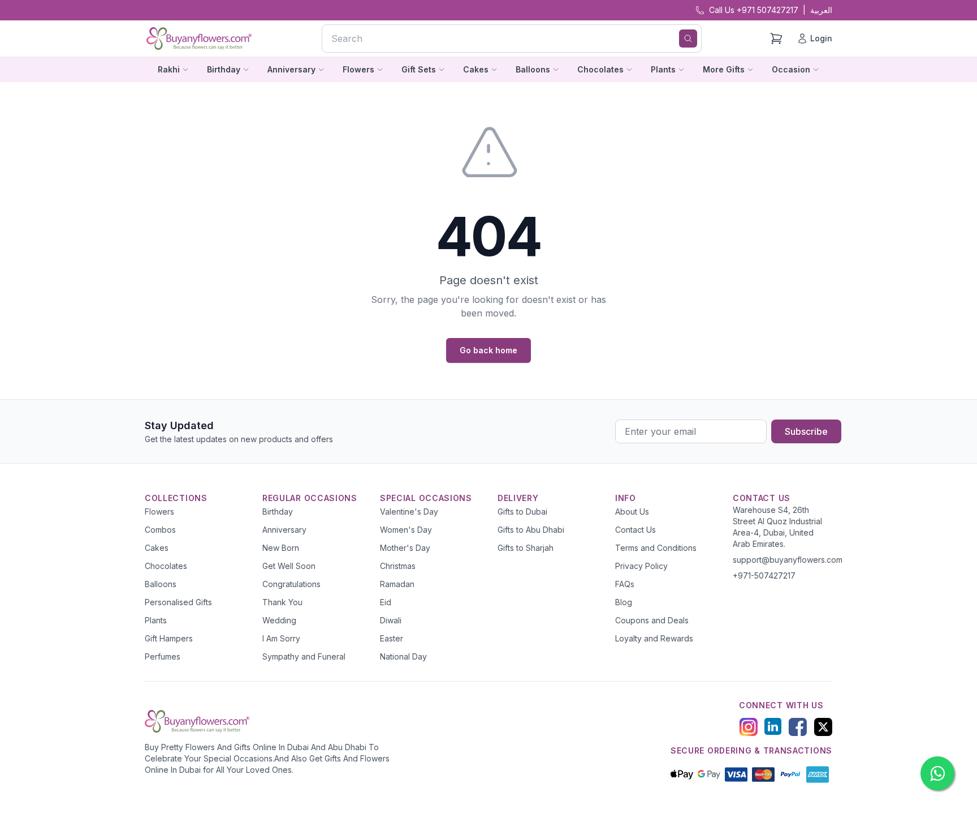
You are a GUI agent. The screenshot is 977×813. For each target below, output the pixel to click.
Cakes (156, 548)
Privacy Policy (641, 566)
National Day (403, 656)
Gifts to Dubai (522, 511)
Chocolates (166, 566)
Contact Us (635, 529)
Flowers (159, 511)
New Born (280, 548)
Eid (385, 602)
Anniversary (284, 529)
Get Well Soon (288, 566)
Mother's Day (405, 548)
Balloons (160, 584)
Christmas (398, 566)
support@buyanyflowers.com (787, 559)
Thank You (282, 602)
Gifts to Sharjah (526, 548)
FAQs (624, 584)
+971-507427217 (764, 575)
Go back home (488, 350)
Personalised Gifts (178, 602)
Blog (623, 602)
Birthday (277, 511)
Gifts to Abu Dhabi (531, 529)
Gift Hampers (169, 638)
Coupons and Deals (652, 620)
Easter (391, 638)
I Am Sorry (281, 638)
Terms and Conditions (656, 548)
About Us (632, 511)
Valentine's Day (409, 511)
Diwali (390, 620)
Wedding (279, 620)
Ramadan (397, 584)
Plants (156, 620)
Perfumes (162, 656)
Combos (160, 529)
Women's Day (406, 529)
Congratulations (291, 584)
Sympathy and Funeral (303, 656)
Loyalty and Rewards (654, 638)
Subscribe (806, 431)
